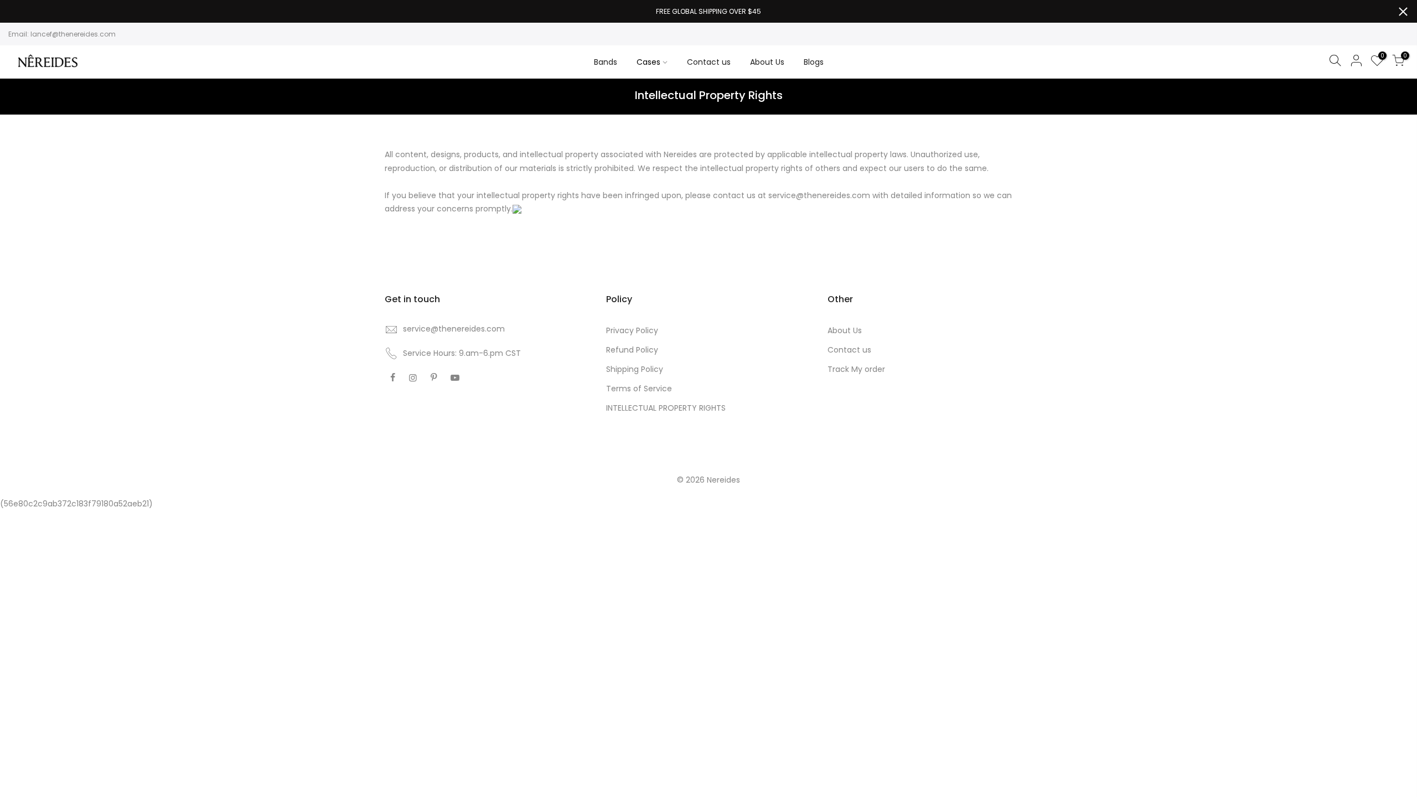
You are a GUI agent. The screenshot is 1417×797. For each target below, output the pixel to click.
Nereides (723, 479)
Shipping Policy (634, 369)
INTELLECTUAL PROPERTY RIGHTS (666, 407)
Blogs (814, 62)
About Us (767, 62)
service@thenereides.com (454, 328)
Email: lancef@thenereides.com (62, 34)
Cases (648, 62)
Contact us (709, 62)
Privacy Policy (632, 330)
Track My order (856, 369)
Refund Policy (632, 349)
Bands (605, 62)
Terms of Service (639, 388)
